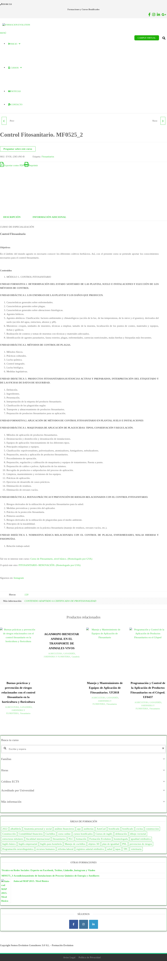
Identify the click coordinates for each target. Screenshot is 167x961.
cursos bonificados (83, 834)
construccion (152, 828)
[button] (83, 759)
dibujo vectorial (138, 834)
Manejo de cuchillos (75, 844)
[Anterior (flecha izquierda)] (5, 480)
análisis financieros (64, 828)
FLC (71, 839)
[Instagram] (83, 924)
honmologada (121, 839)
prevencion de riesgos (141, 844)
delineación (121, 834)
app (79, 828)
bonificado (127, 828)
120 (26, 594)
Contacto (16, 104)
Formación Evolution (100, 839)
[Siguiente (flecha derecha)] (161, 480)
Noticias (16, 91)
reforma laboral (65, 849)
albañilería (15, 828)
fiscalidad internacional (38, 839)
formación (81, 839)
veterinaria (136, 849)
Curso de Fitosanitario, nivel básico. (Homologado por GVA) (61, 558)
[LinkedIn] (93, 924)
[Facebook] (73, 924)
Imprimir (33, 165)
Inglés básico (9, 844)
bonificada (114, 828)
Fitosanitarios (48, 156)
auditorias (89, 828)
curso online (64, 834)
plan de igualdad (110, 844)
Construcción (9, 834)
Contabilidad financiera (31, 834)
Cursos (14, 68)
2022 (5, 828)
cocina (139, 828)
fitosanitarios (59, 839)
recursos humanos (45, 849)
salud (109, 849)
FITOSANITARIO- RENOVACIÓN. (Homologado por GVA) (50, 565)
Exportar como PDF (14, 165)
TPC (125, 849)
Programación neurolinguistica (17, 849)
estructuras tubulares (12, 839)
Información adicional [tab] (49, 217)
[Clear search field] (163, 748)
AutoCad (101, 828)
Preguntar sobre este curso (17, 149)
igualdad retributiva (141, 839)
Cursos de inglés (104, 834)
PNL (124, 844)
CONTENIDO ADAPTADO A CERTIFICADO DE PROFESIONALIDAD (60, 601)
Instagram (19, 578)
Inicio (13, 44)
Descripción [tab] (12, 217)
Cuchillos (50, 834)
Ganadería (75, 657)
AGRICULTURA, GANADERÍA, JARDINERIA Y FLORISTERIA (18, 710)
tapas (118, 849)
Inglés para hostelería (51, 844)
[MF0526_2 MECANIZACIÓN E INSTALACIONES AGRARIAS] (162, 121)
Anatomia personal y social (38, 828)
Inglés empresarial (28, 844)
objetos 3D (93, 844)
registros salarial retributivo (90, 849)
